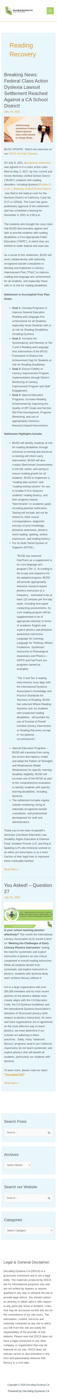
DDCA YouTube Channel (23, 153)
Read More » (11, 869)
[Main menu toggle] (50, 11)
